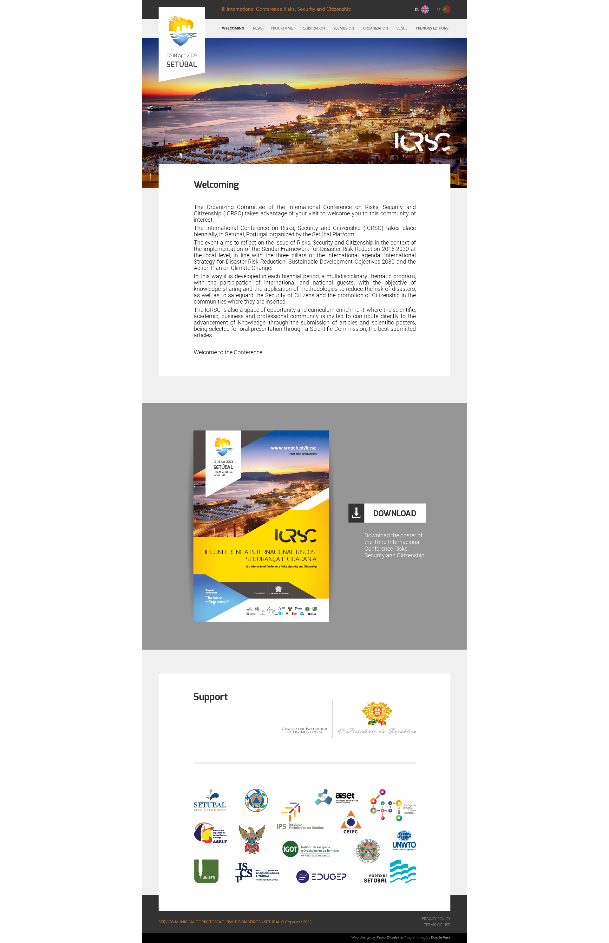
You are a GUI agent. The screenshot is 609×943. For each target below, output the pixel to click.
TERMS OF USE (437, 925)
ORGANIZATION (375, 28)
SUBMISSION (343, 28)
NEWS (258, 28)
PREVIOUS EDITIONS (432, 28)
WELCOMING (233, 28)
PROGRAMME (282, 28)
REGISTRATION (313, 28)
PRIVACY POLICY (436, 919)
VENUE (401, 28)
